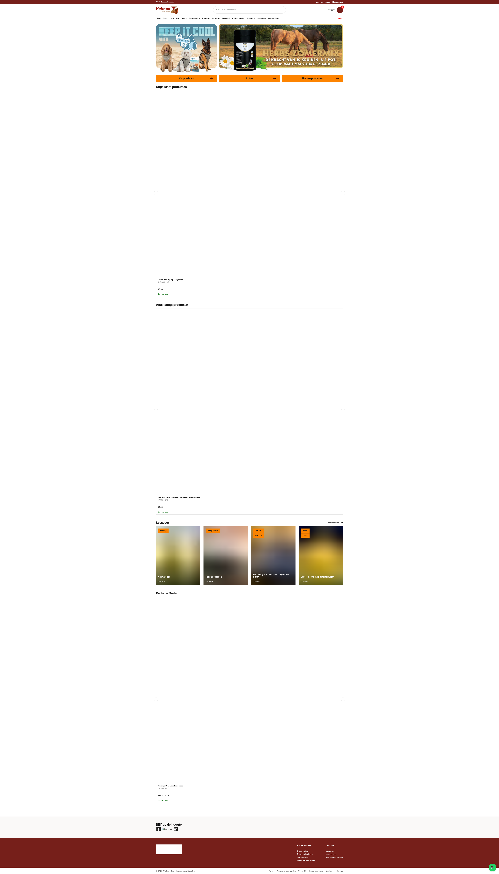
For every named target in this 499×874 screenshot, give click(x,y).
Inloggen (331, 10)
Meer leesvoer (333, 522)
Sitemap (340, 871)
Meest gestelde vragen (306, 860)
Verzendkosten (303, 857)
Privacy (272, 871)
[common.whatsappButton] (492, 867)
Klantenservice (337, 2)
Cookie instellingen (316, 871)
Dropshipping (302, 851)
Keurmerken (331, 854)
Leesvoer (319, 2)
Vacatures (330, 851)
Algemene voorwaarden (286, 871)
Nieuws (327, 2)
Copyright (302, 871)
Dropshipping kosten (305, 854)
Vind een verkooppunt (166, 2)
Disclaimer (330, 871)
